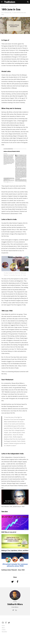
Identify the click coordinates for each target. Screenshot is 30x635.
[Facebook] (6, 623)
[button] (28, 2)
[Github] (3, 623)
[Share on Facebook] (17, 583)
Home (3, 625)
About (3, 627)
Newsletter (4, 631)
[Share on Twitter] (12, 583)
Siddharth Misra (15, 604)
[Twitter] (13, 610)
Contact (3, 629)
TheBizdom (9, 2)
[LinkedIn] (16, 610)
